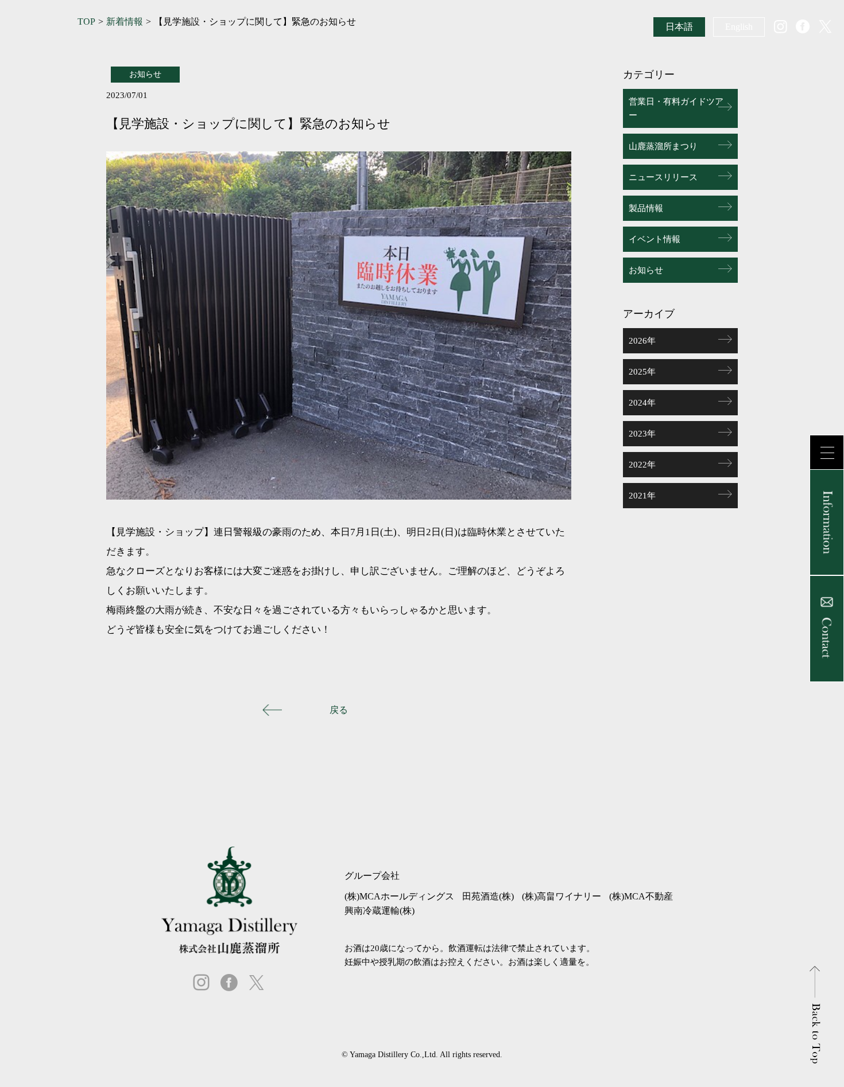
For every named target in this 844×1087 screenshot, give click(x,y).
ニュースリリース (663, 177)
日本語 (679, 27)
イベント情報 (654, 239)
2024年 (642, 402)
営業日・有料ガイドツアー (676, 108)
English (739, 27)
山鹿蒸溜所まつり (663, 146)
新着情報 (124, 21)
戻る (339, 710)
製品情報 (646, 208)
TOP (86, 21)
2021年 (642, 495)
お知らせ (646, 270)
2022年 (642, 464)
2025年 (642, 371)
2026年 (642, 340)
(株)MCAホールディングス (399, 896)
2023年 (642, 433)
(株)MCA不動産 (641, 896)
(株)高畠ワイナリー (561, 896)
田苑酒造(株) (488, 896)
